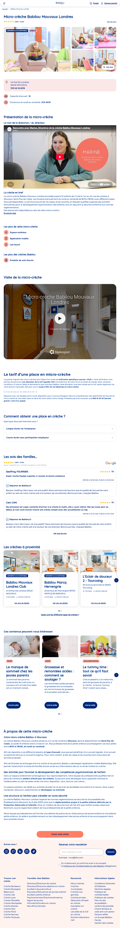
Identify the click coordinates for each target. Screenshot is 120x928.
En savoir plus (10, 213)
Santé (9, 661)
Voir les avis (111, 22)
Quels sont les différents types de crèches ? (60, 615)
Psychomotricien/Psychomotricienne (45, 897)
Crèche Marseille (12, 900)
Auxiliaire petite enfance (38, 895)
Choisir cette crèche (60, 834)
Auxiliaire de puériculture (39, 889)
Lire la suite (13, 705)
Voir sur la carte (18, 88)
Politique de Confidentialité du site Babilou (83, 866)
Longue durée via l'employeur (21, 429)
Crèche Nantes (11, 906)
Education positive (91, 661)
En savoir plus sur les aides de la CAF (20, 392)
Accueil (5, 9)
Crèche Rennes (11, 914)
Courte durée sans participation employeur (27, 437)
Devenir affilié (101, 914)
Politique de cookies (104, 897)
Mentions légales (103, 889)
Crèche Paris (10, 912)
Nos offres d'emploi (36, 906)
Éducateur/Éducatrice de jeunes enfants (46, 892)
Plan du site (100, 900)
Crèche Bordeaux (12, 886)
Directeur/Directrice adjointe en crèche (46, 886)
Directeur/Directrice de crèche (41, 883)
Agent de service (35, 900)
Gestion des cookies (104, 923)
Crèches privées (78, 897)
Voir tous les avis (60, 534)
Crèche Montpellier (13, 903)
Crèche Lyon (10, 897)
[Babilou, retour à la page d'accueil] (60, 3)
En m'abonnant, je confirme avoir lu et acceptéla (88, 864)
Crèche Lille (9, 895)
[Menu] (4, 3)
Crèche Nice (9, 909)
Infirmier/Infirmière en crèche (41, 903)
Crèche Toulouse (12, 917)
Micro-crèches (77, 883)
